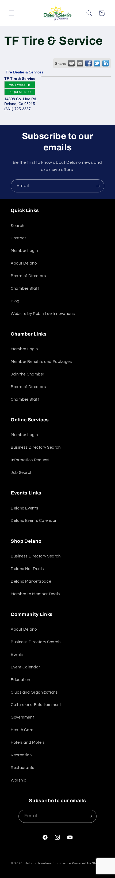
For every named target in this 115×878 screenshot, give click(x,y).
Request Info (20, 92)
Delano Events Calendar (34, 521)
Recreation (21, 755)
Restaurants (22, 768)
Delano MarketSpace (31, 581)
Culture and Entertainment (36, 705)
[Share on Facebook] (88, 63)
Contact (18, 238)
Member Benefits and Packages (41, 362)
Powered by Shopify (88, 863)
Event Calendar (25, 667)
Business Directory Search (36, 447)
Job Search (21, 473)
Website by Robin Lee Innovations (43, 314)
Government (22, 717)
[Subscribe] (98, 185)
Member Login (24, 251)
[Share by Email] (80, 63)
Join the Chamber (27, 374)
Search (17, 226)
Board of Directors (28, 276)
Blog (15, 301)
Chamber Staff (25, 289)
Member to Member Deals (35, 594)
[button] (11, 13)
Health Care (22, 730)
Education (20, 680)
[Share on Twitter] (97, 63)
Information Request (30, 460)
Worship (18, 780)
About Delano (24, 263)
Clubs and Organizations (34, 692)
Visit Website (19, 84)
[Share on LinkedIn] (105, 63)
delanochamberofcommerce (48, 863)
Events (17, 655)
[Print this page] (71, 63)
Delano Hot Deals (27, 569)
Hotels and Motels (28, 743)
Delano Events (24, 508)
